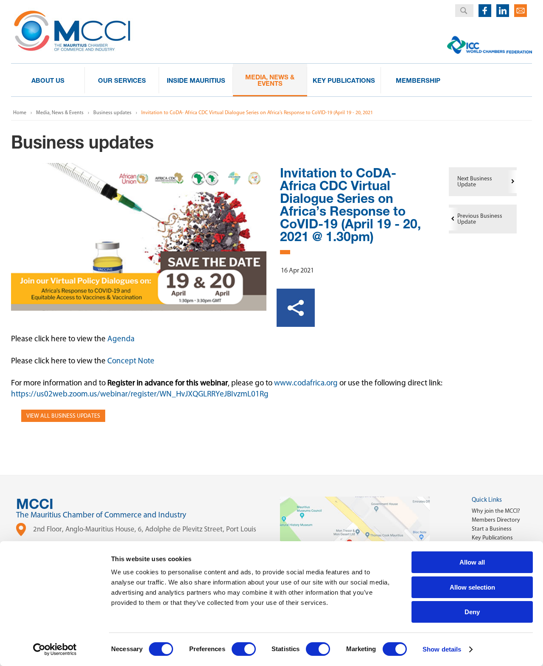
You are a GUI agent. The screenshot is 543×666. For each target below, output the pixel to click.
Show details (442, 649)
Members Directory (496, 519)
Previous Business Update (479, 218)
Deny (472, 611)
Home (19, 112)
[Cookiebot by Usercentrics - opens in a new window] (55, 649)
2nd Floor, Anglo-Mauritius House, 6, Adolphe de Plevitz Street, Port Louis (144, 529)
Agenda (120, 338)
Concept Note (130, 360)
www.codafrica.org (306, 383)
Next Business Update (474, 181)
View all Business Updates (63, 415)
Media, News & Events (60, 112)
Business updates (112, 112)
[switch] (244, 649)
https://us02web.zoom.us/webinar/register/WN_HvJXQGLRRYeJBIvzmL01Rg (140, 394)
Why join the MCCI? (496, 510)
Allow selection (472, 587)
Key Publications (492, 537)
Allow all (472, 562)
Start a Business (492, 528)
